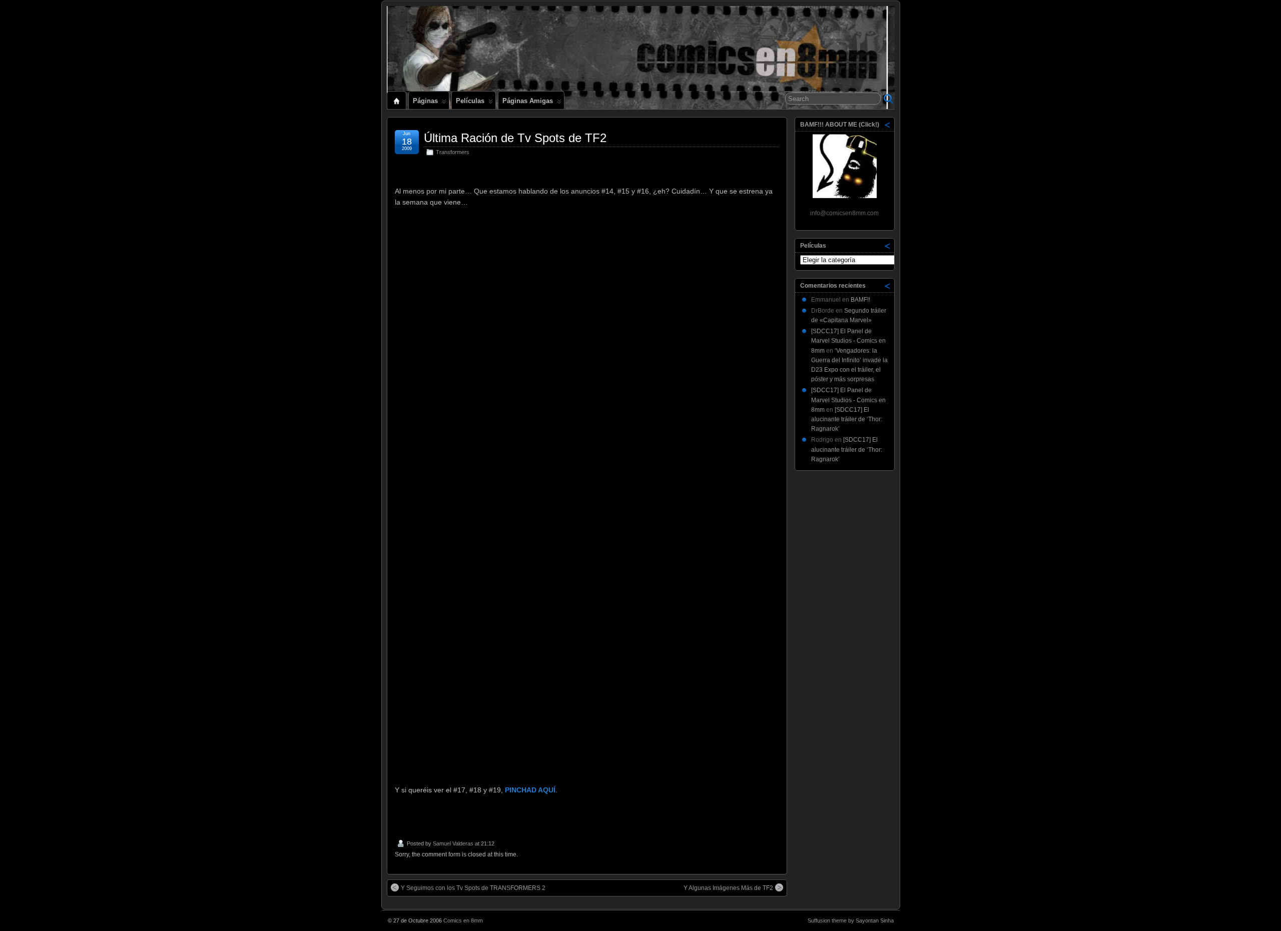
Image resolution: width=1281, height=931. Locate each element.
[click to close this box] (888, 125)
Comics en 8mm (463, 920)
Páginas (425, 101)
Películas (470, 101)
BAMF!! (860, 299)
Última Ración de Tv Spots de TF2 (515, 138)
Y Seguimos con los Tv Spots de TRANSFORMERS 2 (473, 887)
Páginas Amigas (527, 101)
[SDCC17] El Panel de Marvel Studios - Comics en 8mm (848, 341)
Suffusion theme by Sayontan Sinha (851, 920)
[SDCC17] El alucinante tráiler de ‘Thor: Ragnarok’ (846, 419)
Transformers (452, 152)
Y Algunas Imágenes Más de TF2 (728, 887)
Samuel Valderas (453, 843)
